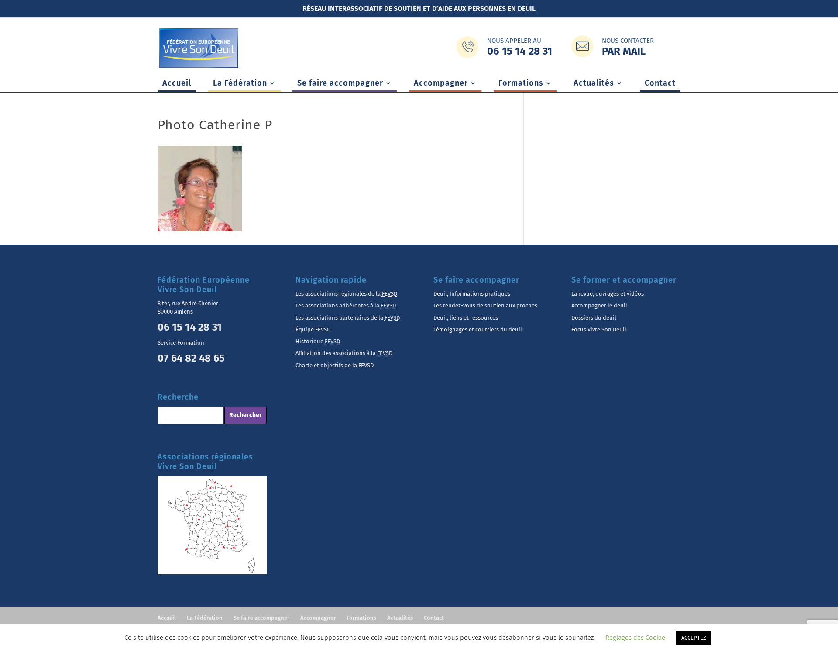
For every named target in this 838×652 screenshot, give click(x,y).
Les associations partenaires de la (347, 317)
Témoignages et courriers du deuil (477, 329)
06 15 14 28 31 (190, 327)
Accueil (176, 84)
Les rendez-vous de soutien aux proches (485, 305)
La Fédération (240, 84)
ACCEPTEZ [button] (693, 638)
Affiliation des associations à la (343, 353)
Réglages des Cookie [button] (635, 638)
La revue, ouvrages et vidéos (607, 293)
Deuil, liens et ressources (465, 317)
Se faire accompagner (340, 84)
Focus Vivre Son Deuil (598, 329)
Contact (660, 84)
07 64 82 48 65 (191, 358)
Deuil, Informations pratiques (471, 293)
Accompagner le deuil (599, 305)
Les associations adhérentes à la (345, 305)
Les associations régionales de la (346, 293)
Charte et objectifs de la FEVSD (334, 365)
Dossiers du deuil (593, 317)
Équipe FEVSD (312, 329)
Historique (317, 341)
